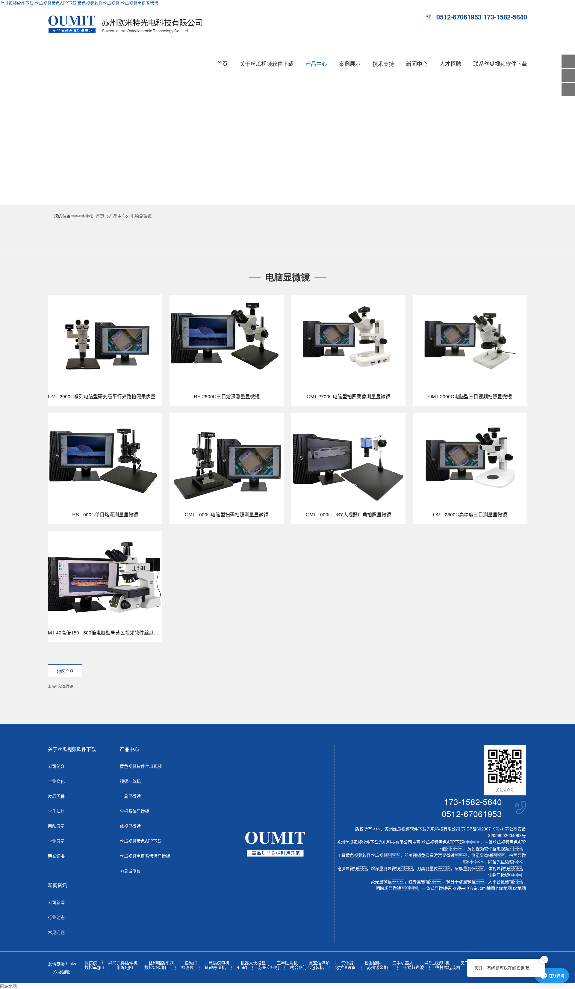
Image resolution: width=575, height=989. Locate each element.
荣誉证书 (56, 856)
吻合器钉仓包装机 (307, 967)
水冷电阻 (124, 967)
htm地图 (504, 888)
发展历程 (56, 796)
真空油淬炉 (319, 963)
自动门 (191, 963)
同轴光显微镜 (500, 862)
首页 (222, 63)
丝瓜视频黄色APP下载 (140, 841)
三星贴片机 (287, 963)
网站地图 (8, 986)
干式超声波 (413, 967)
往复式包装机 (447, 967)
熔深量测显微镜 (385, 868)
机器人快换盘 (253, 963)
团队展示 (56, 826)
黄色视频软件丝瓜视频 (141, 766)
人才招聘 (450, 63)
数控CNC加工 (157, 967)
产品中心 (316, 63)
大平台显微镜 (500, 881)
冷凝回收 (61, 972)
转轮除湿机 (215, 967)
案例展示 (350, 63)
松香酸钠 (372, 963)
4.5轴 (242, 967)
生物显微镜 (498, 875)
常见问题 (56, 932)
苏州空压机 (268, 967)
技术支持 (383, 63)
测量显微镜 (481, 855)
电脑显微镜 (141, 216)
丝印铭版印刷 (161, 963)
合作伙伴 (56, 811)
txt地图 (519, 888)
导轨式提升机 (437, 963)
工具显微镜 (130, 796)
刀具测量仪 (427, 868)
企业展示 (56, 841)
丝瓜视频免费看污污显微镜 (145, 856)
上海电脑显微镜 (60, 686)
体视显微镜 (130, 826)
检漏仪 (187, 967)
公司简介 (56, 766)
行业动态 (56, 917)
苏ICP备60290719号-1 (482, 829)
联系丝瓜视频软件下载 (500, 63)
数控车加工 (94, 967)
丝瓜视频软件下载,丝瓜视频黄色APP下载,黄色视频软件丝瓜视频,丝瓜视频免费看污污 (79, 3)
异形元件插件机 (122, 963)
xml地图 (487, 888)
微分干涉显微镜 (461, 881)
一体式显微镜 (434, 888)
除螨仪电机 (218, 963)
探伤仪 (90, 963)
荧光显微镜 (381, 881)
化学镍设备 (345, 967)
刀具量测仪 (130, 871)
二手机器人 (402, 963)
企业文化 (56, 781)
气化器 (347, 963)
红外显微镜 (418, 881)
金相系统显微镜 (134, 811)
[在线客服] (568, 75)
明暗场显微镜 (388, 888)
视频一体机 (130, 781)
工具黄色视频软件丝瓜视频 (362, 855)
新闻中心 (417, 63)
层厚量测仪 (465, 868)
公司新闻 (56, 902)
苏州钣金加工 (379, 967)
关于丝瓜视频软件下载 (266, 63)
